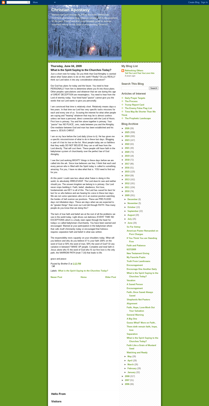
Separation (132, 334)
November (133, 203)
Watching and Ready (137, 352)
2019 (127, 156)
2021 (127, 148)
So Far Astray (133, 227)
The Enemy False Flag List (138, 108)
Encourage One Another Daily (142, 269)
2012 (127, 183)
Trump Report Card (134, 105)
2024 (127, 136)
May (130, 356)
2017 (127, 164)
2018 (127, 160)
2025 (127, 132)
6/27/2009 (131, 249)
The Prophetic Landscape (138, 118)
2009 (127, 195)
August (131, 215)
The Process (131, 101)
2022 (127, 144)
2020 (127, 152)
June (130, 223)
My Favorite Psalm (136, 257)
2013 (127, 179)
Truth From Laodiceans (138, 261)
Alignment (132, 303)
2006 (127, 384)
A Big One (132, 319)
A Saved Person (135, 284)
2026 (127, 128)
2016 (127, 167)
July (130, 219)
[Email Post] (83, 266)
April (130, 360)
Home (84, 277)
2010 (127, 191)
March (131, 364)
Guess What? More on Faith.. (141, 322)
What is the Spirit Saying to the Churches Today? (83, 271)
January (132, 372)
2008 (127, 376)
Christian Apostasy (70, 9)
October (132, 207)
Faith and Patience (136, 245)
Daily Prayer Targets (135, 98)
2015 (127, 171)
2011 (127, 187)
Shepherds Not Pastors (138, 299)
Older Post (110, 277)
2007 (127, 380)
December (133, 199)
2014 (127, 175)
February (132, 368)
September (133, 211)
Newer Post (56, 277)
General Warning (135, 315)
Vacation (131, 280)
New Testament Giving (138, 253)
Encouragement (135, 265)
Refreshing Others (134, 70)
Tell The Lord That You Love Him (139, 73)
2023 (127, 140)
